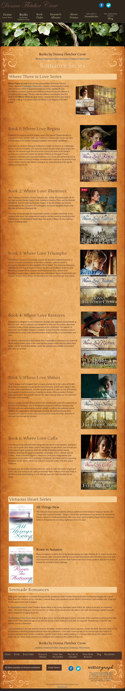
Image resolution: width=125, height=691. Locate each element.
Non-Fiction (84, 59)
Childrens (74, 59)
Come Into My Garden (57, 655)
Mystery (39, 59)
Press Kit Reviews (88, 655)
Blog (110, 16)
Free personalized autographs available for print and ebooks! (101, 674)
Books (17, 654)
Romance (64, 59)
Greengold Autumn (19, 607)
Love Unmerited (15, 629)
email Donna (108, 679)
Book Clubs (39, 16)
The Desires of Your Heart (19, 618)
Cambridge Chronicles (32, 86)
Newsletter (91, 15)
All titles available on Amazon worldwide (22, 668)
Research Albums (55, 16)
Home (8, 654)
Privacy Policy (62, 687)
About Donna (74, 16)
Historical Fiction (51, 59)
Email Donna (54, 668)
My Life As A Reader (73, 655)
